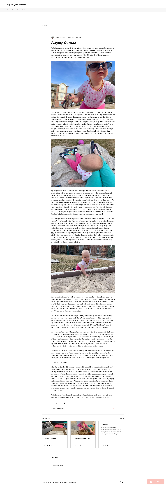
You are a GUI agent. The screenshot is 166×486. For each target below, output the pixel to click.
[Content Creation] (54, 428)
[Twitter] (123, 482)
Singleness (104, 424)
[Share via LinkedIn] (60, 403)
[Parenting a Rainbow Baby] (83, 428)
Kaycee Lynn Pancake (16, 4)
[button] (121, 25)
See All (122, 418)
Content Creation (51, 438)
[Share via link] (64, 403)
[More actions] (114, 37)
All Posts (44, 25)
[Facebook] (120, 482)
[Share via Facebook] (52, 403)
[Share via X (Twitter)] (56, 403)
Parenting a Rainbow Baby (82, 438)
